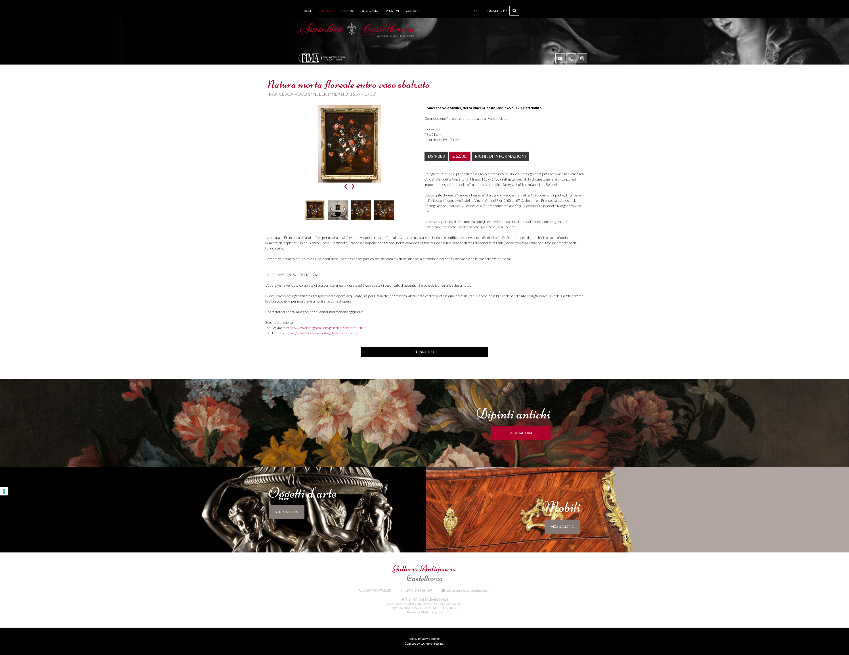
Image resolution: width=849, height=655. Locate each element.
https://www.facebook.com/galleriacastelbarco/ (321, 333)
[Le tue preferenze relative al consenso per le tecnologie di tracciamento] (4, 491)
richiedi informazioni (500, 156)
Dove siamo (369, 11)
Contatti (413, 11)
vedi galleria (521, 433)
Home (308, 11)
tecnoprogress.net (432, 643)
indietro (425, 352)
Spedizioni (392, 11)
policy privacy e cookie (424, 638)
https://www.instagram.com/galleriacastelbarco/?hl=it (326, 328)
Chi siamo (347, 11)
